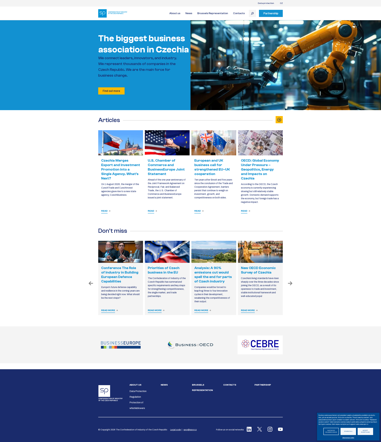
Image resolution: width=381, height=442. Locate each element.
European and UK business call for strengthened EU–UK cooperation (212, 167)
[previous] (90, 283)
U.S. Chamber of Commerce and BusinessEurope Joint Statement (166, 167)
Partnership (262, 385)
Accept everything (365, 431)
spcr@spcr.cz (190, 430)
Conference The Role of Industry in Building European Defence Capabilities (119, 274)
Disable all (348, 431)
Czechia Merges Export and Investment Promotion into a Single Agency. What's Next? (120, 169)
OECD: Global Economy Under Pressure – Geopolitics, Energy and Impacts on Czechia (260, 169)
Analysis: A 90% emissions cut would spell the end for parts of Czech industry (213, 274)
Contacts (239, 13)
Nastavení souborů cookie (331, 431)
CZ (281, 3)
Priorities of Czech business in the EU (163, 270)
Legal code (175, 430)
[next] (290, 283)
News (188, 13)
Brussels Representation (212, 13)
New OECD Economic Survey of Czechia (258, 270)
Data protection (266, 3)
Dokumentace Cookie (348, 437)
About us (174, 13)
